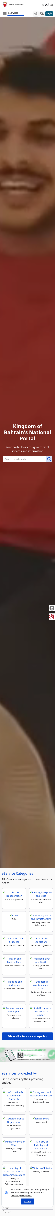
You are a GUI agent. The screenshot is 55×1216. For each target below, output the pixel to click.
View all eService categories (27, 1036)
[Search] (49, 459)
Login (49, 13)
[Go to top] (8, 1208)
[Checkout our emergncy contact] (36, 13)
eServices (13, 12)
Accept (27, 1201)
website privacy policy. (21, 1195)
